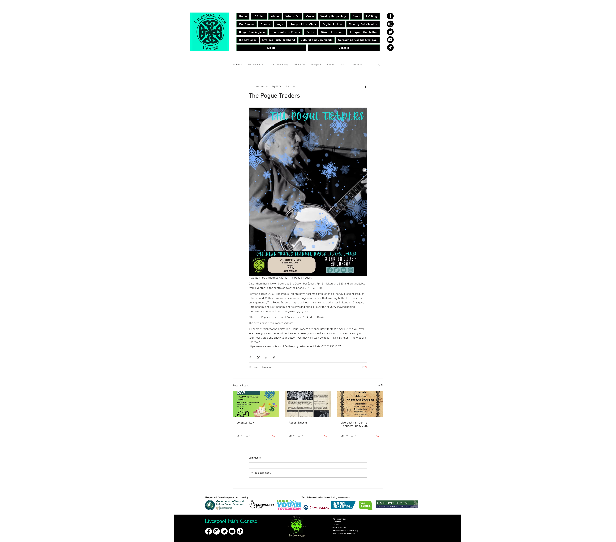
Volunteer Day (245, 422)
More (356, 64)
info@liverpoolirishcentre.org (345, 530)
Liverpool (316, 64)
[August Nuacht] (308, 404)
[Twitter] (390, 31)
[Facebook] (390, 16)
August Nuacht (298, 422)
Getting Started (256, 64)
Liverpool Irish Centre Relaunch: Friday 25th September (354, 424)
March (344, 64)
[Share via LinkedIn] (265, 357)
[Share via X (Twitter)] (258, 357)
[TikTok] (390, 47)
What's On (299, 64)
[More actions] (365, 86)
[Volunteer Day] (256, 404)
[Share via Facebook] (250, 357)
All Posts (237, 64)
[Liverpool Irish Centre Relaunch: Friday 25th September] (360, 404)
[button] (379, 64)
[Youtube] (390, 39)
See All (380, 385)
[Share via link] (273, 357)
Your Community (279, 64)
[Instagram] (390, 24)
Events (330, 64)
